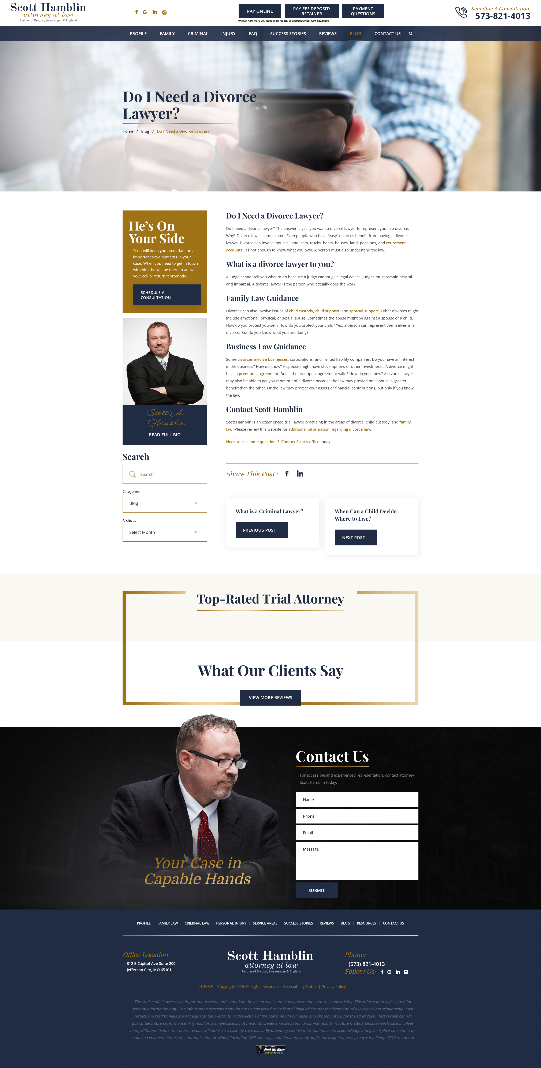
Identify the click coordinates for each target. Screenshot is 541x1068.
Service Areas (265, 923)
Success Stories (288, 33)
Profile (138, 33)
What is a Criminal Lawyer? (269, 511)
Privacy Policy (334, 986)
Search (136, 456)
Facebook (136, 12)
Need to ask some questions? (272, 441)
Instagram (406, 972)
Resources (366, 923)
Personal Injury (231, 923)
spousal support (364, 310)
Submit (317, 890)
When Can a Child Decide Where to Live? (366, 515)
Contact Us (387, 33)
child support (327, 310)
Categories (131, 491)
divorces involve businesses (262, 359)
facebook (286, 473)
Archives (129, 520)
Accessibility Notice (300, 986)
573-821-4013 (502, 16)
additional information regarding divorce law (329, 429)
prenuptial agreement (258, 373)
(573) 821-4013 (367, 963)
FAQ (253, 33)
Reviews (328, 33)
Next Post (353, 537)
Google (145, 12)
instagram (164, 12)
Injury (228, 33)
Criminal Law (197, 923)
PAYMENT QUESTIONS (363, 11)
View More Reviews (270, 697)
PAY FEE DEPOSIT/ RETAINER (311, 11)
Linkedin (154, 12)
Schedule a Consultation (156, 295)
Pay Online (260, 11)
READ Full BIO (165, 434)
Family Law (167, 923)
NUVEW (206, 986)
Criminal (198, 33)
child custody (301, 310)
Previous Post (259, 530)
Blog (355, 33)
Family (167, 33)
